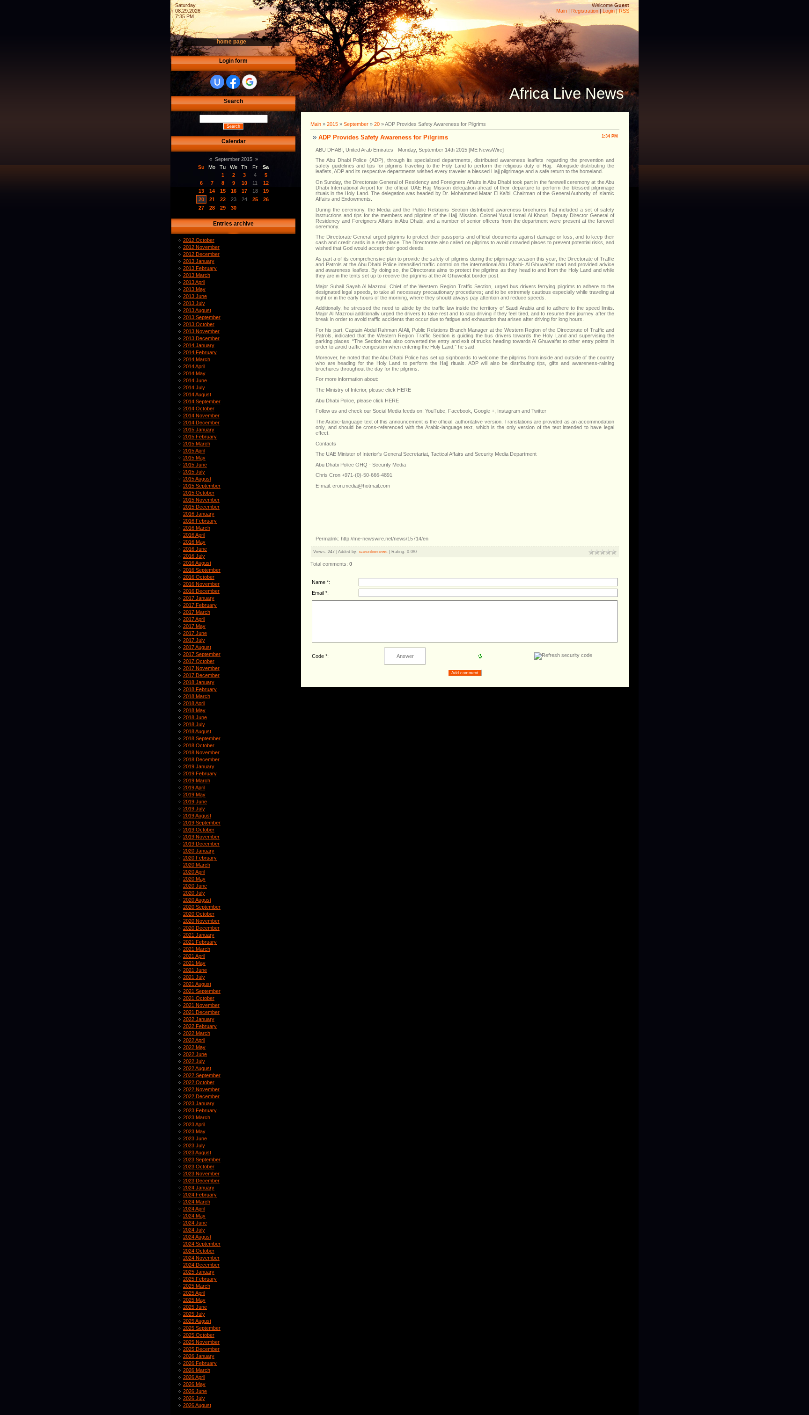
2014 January (198, 345)
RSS (624, 11)
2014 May (194, 373)
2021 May (194, 963)
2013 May (194, 289)
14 (212, 191)
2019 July (194, 808)
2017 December (201, 675)
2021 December (201, 1012)
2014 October (198, 408)
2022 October (198, 1082)
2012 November (201, 247)
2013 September (202, 317)
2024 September (202, 1244)
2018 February (200, 689)
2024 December (201, 1265)
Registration (584, 11)
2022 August (197, 1068)
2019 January (198, 766)
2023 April (194, 1124)
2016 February (200, 521)
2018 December (201, 759)
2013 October (198, 324)
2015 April (194, 450)
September (356, 124)
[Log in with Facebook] (233, 82)
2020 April (194, 872)
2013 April (194, 282)
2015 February (200, 436)
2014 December (201, 422)
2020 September (202, 907)
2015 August (197, 478)
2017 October (198, 661)
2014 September (202, 401)
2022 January (198, 1019)
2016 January (198, 514)
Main (561, 11)
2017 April (194, 619)
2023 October (198, 1166)
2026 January (198, 1356)
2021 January (198, 935)
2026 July (194, 1398)
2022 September (202, 1075)
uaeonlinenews (373, 551)
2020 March (196, 865)
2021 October (198, 998)
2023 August (197, 1152)
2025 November (201, 1342)
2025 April (194, 1293)
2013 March (196, 275)
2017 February (200, 605)
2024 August (197, 1237)
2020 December (201, 928)
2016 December (201, 591)
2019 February (200, 773)
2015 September (202, 486)
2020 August (197, 900)
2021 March (196, 949)
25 (255, 199)
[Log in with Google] (249, 81)
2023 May (194, 1131)
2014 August (197, 394)
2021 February (200, 942)
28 (212, 208)
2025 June (195, 1307)
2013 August (197, 310)
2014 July (194, 387)
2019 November (201, 836)
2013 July (194, 303)
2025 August (197, 1321)
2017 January (198, 598)
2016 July (194, 556)
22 (223, 199)
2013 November (201, 331)
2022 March (196, 1033)
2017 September (202, 654)
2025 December (201, 1349)
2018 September (202, 738)
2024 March (196, 1201)
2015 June (195, 464)
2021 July (194, 977)
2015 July (194, 471)
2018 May (194, 710)
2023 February (200, 1110)
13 (201, 191)
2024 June (195, 1222)
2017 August (197, 647)
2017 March (196, 612)
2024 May (194, 1215)
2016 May (194, 542)
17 (244, 191)
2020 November (201, 921)
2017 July (194, 640)
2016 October (198, 577)
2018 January (198, 682)
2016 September (202, 570)
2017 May (194, 626)
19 (266, 191)
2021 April (194, 956)
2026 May (194, 1384)
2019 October (198, 829)
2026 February (200, 1363)
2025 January (198, 1272)
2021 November (201, 1005)
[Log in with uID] (217, 82)
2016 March (196, 528)
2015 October (198, 493)
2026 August (197, 1405)
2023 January (198, 1103)
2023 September (202, 1159)
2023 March (196, 1117)
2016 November (201, 584)
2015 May (194, 457)
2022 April (194, 1040)
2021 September (202, 991)
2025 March (196, 1286)
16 (233, 191)
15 (223, 191)
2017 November (201, 668)
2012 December (201, 254)
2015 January (198, 429)
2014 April (194, 366)
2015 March (196, 443)
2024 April (194, 1208)
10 (244, 183)
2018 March (196, 696)
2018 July (194, 724)
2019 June (195, 801)
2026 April (194, 1377)
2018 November (201, 752)
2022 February (200, 1026)
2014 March (196, 359)
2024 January (198, 1187)
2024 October (198, 1251)
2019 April (194, 787)
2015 (332, 124)
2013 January (198, 261)
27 (201, 208)
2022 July (194, 1061)
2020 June (195, 886)
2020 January (198, 850)
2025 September (202, 1328)
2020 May (194, 879)
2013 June (195, 296)
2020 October (198, 914)
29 (223, 208)
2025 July (194, 1314)
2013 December (201, 338)
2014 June (195, 380)
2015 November (201, 500)
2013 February (200, 268)
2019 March (196, 780)
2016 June (195, 549)
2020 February (200, 858)
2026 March (196, 1370)
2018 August (197, 731)
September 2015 (233, 159)
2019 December (201, 843)
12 (266, 183)
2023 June (195, 1138)
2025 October (198, 1335)
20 (201, 199)
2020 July (194, 893)
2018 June (195, 717)
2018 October (198, 745)
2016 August (197, 563)
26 (266, 199)
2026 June (195, 1391)
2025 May (194, 1300)
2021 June (195, 970)
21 (212, 199)
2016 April (194, 535)
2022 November (201, 1089)
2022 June (195, 1054)
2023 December (201, 1180)
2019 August (197, 815)
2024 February (200, 1194)
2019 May (194, 794)
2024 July (194, 1230)
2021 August (197, 984)
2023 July (194, 1145)
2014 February (200, 352)
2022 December (201, 1096)
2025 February (200, 1279)
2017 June (195, 633)
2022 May (194, 1047)
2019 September (202, 822)
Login (609, 11)
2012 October (198, 240)
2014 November (201, 415)
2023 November (201, 1173)
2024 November (201, 1258)
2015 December (201, 507)
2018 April (194, 703)
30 (233, 208)
